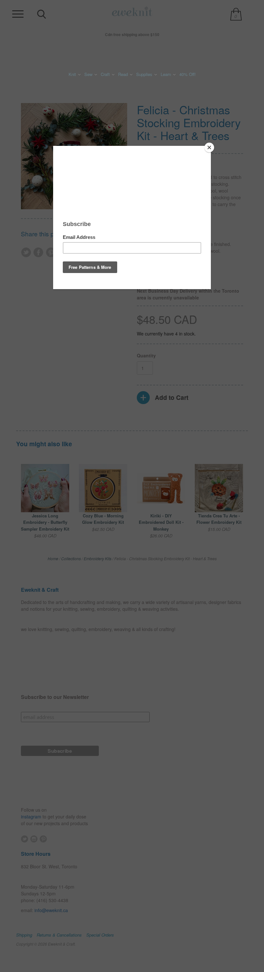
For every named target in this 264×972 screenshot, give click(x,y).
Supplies (145, 74)
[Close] (209, 147)
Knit (73, 74)
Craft (106, 74)
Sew (89, 74)
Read (123, 74)
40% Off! (187, 74)
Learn (166, 74)
